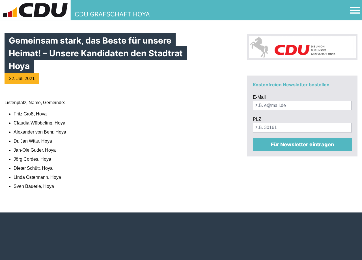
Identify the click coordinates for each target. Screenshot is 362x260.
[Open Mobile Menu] (355, 10)
